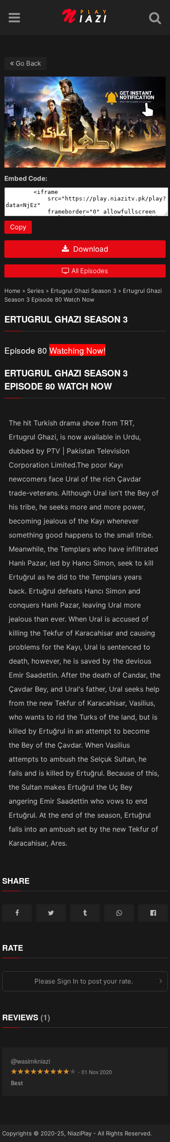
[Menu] (14, 17)
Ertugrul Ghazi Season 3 (83, 290)
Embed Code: (25, 178)
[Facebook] (17, 913)
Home (12, 290)
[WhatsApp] (119, 913)
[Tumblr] (85, 913)
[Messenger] (153, 913)
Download (90, 249)
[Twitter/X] (51, 913)
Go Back (27, 63)
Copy (18, 227)
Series (35, 290)
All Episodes (89, 271)
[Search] (155, 17)
